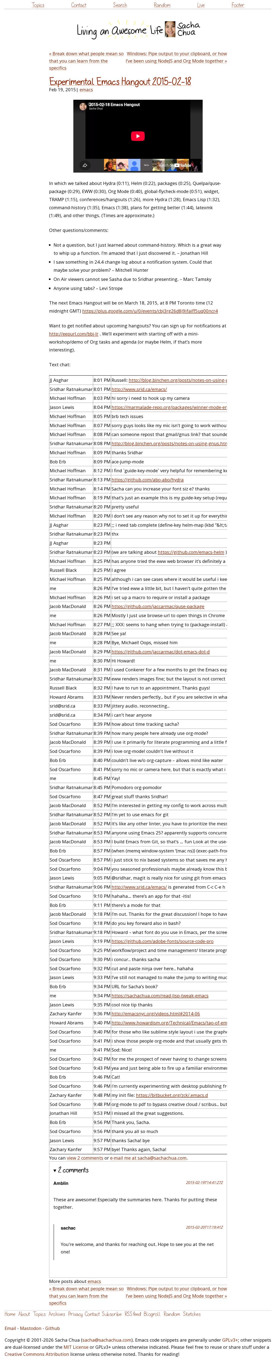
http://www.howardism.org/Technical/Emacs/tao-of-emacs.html (178, 1023)
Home (10, 1314)
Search (120, 5)
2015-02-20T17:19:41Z (204, 1227)
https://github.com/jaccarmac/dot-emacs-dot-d (161, 651)
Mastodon (30, 1328)
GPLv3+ (230, 1340)
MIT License (76, 1347)
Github (52, 1328)
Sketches (192, 1314)
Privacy (75, 1314)
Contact (78, 5)
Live (201, 5)
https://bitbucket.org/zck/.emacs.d (172, 1095)
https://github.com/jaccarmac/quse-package (158, 606)
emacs (86, 89)
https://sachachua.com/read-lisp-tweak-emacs (160, 995)
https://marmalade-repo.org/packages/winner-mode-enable (174, 407)
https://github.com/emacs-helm (191, 552)
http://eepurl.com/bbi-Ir (73, 334)
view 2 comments (85, 1158)
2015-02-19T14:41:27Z (204, 1182)
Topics (38, 5)
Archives (57, 1314)
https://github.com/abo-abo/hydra (148, 479)
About (24, 1314)
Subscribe (112, 1314)
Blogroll (152, 1314)
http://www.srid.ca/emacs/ (139, 389)
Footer (238, 5)
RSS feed (133, 1314)
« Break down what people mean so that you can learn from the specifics (86, 60)
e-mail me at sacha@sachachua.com (148, 1158)
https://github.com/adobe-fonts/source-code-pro (163, 941)
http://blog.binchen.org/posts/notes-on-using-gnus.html (188, 380)
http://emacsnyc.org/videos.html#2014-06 (156, 1013)
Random (162, 5)
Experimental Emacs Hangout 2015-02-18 (120, 82)
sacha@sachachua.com (106, 1340)
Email (10, 1328)
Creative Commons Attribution (37, 1354)
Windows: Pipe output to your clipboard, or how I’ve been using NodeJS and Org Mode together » (176, 57)
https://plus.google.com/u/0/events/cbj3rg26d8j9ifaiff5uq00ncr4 (150, 311)
